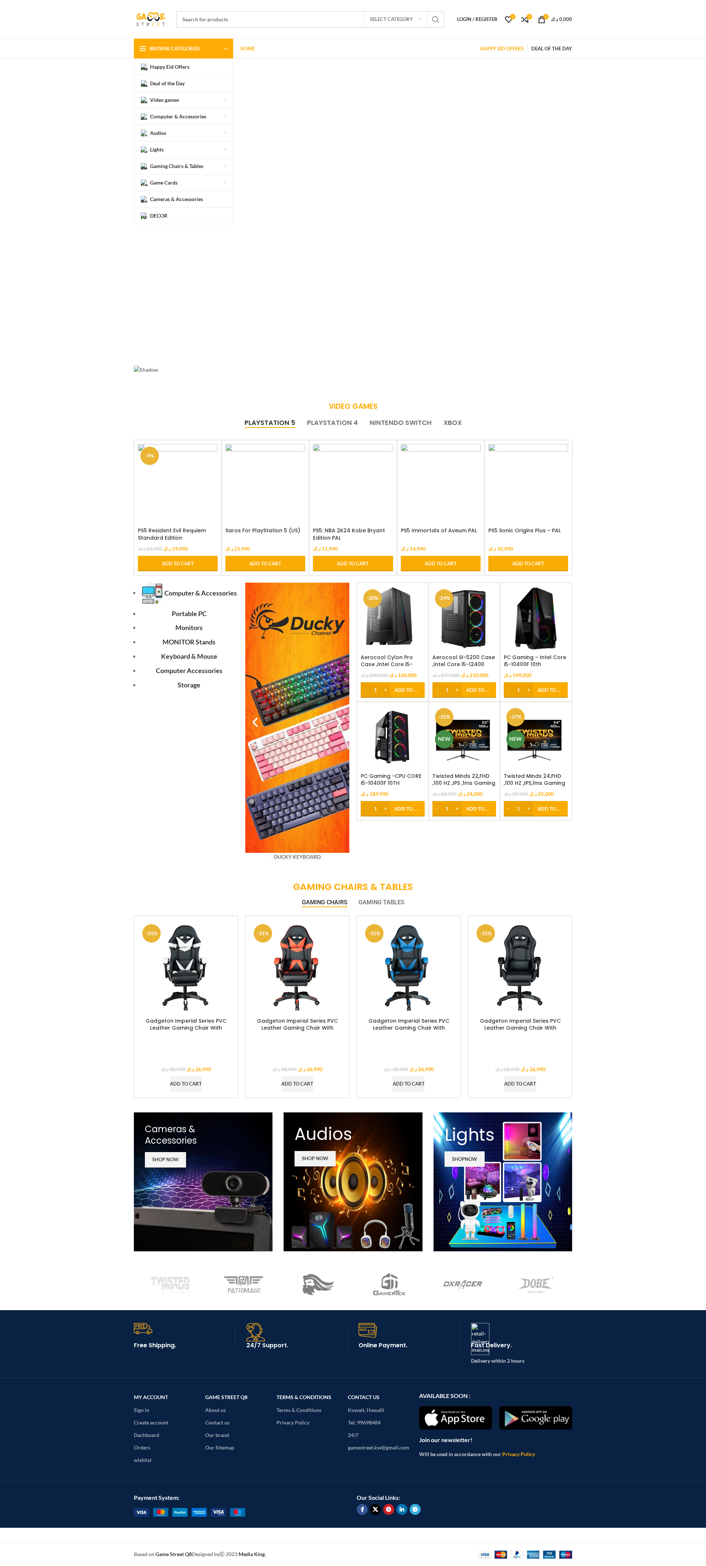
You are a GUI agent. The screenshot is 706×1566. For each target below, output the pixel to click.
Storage (189, 685)
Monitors (189, 627)
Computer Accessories (189, 670)
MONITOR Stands (189, 642)
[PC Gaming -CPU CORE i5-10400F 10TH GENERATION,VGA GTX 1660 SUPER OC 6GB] (393, 737)
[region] (353, 231)
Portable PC (189, 613)
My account (151, 1397)
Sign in (141, 1410)
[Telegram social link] (415, 1509)
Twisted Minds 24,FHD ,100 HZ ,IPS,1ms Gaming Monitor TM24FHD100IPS (535, 783)
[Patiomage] (243, 1284)
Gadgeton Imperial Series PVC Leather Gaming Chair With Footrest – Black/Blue (408, 1028)
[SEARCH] (435, 19)
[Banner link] (203, 1181)
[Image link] (189, 1511)
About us (215, 1410)
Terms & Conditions (304, 1397)
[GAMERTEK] (389, 1284)
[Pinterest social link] (388, 1509)
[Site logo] (151, 18)
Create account (151, 1422)
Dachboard (146, 1435)
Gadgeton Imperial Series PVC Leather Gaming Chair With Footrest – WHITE (186, 1028)
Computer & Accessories (200, 593)
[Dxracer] (462, 1284)
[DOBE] (535, 1284)
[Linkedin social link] (401, 1509)
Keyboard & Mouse (189, 656)
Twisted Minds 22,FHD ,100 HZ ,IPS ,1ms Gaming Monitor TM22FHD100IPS (463, 783)
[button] (353, 340)
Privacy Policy (293, 1422)
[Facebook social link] (362, 1509)
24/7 (353, 1435)
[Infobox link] (184, 1340)
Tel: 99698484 (364, 1422)
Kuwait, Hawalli (366, 1410)
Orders (142, 1447)
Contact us (217, 1422)
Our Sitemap (219, 1447)
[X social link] (375, 1509)
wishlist (142, 1460)
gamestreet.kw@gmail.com (378, 1447)
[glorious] (316, 1284)
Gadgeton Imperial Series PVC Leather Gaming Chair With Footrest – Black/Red (297, 1028)
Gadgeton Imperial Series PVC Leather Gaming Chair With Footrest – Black (520, 1028)
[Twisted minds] (170, 1284)
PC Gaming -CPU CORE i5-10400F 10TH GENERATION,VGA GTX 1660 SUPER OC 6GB (391, 786)
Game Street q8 (226, 1397)
